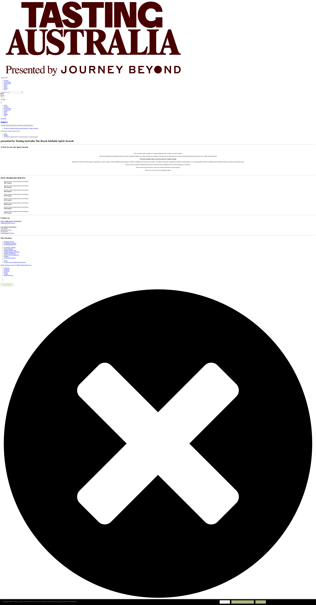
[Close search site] (22, 92)
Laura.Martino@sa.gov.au (7, 233)
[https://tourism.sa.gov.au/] (8, 265)
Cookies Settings (7, 284)
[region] (158, 602)
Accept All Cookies (260, 602)
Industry (6, 135)
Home (5, 134)
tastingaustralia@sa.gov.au (8, 223)
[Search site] (1, 92)
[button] (2, 95)
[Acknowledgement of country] (23, 265)
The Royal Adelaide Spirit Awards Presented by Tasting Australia (21, 128)
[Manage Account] (4, 95)
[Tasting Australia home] (93, 76)
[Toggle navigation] (3, 97)
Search (4, 92)
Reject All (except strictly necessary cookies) (242, 602)
